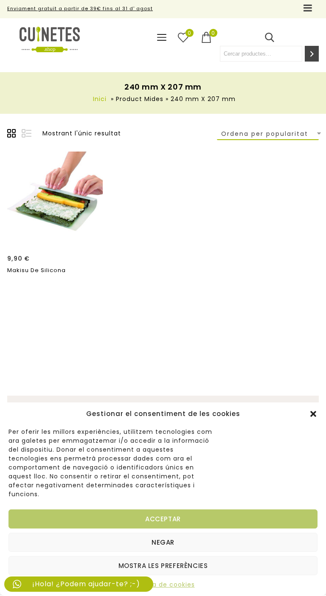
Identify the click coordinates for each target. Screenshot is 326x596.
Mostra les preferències (163, 565)
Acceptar (163, 518)
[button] (313, 414)
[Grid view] (12, 134)
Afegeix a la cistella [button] (55, 237)
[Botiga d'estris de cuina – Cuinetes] (49, 39)
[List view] (27, 134)
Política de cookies (163, 584)
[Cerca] (312, 54)
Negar (163, 542)
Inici (100, 99)
